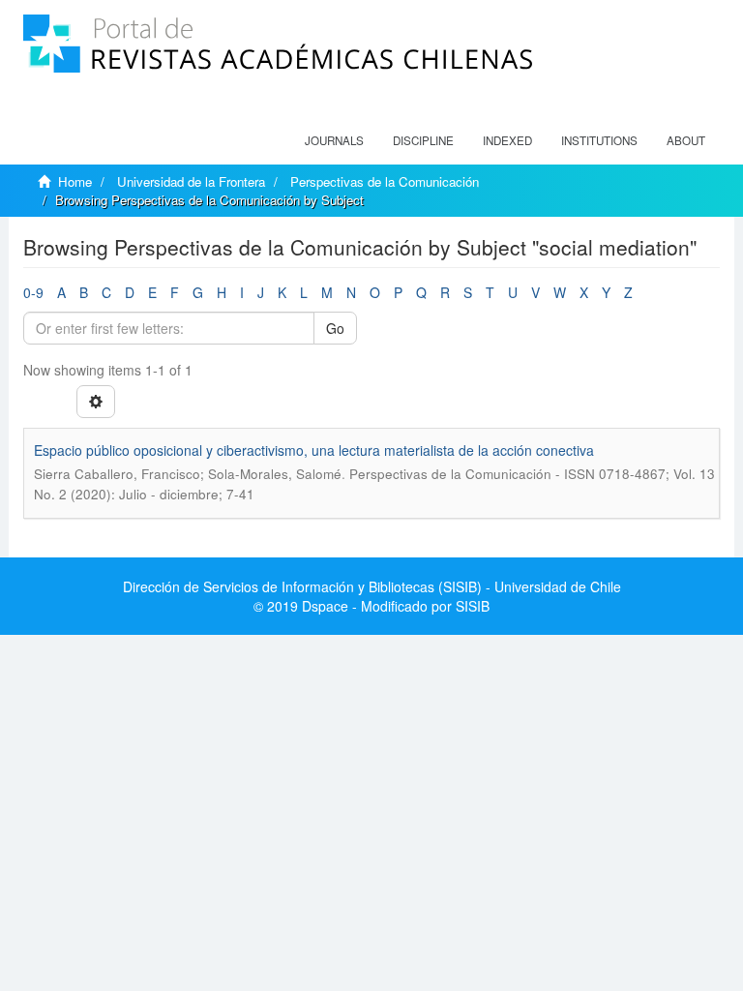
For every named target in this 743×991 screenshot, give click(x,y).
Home (75, 181)
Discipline (423, 140)
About (686, 140)
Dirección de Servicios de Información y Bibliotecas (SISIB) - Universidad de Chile (372, 586)
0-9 (33, 292)
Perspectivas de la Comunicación (384, 181)
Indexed (507, 140)
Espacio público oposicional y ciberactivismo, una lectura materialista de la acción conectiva (314, 450)
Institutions (599, 140)
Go (335, 328)
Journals (334, 140)
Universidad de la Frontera (191, 181)
